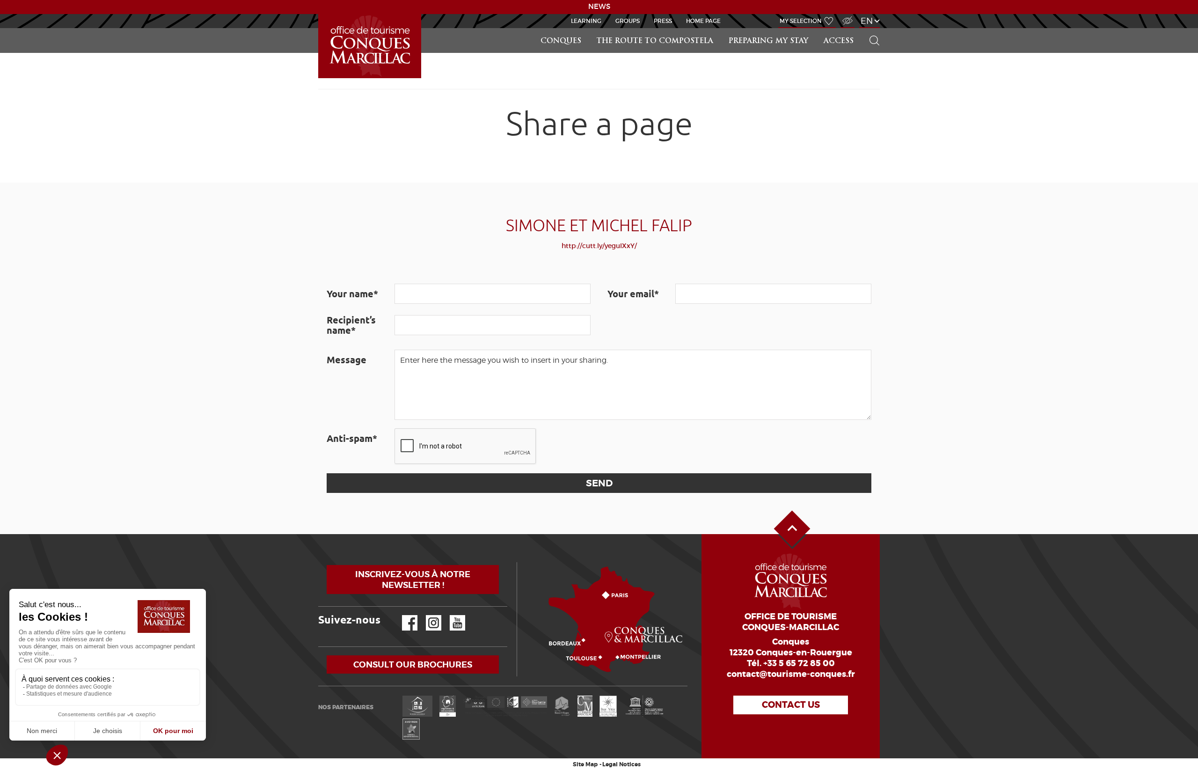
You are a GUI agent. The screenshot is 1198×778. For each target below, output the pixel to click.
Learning (586, 20)
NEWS (599, 6)
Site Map (585, 764)
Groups (627, 20)
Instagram (427, 615)
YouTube (451, 615)
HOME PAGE (703, 20)
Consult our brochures (412, 664)
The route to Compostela (655, 41)
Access (839, 41)
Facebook (404, 615)
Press (663, 20)
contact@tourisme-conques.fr (791, 674)
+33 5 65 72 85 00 (799, 663)
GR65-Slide (320, 14)
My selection (801, 20)
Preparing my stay (768, 41)
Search (870, 28)
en (867, 21)
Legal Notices (621, 764)
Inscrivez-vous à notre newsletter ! (412, 579)
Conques (561, 41)
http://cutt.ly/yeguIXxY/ (599, 246)
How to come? (519, 562)
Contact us (791, 705)
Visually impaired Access (846, 15)
